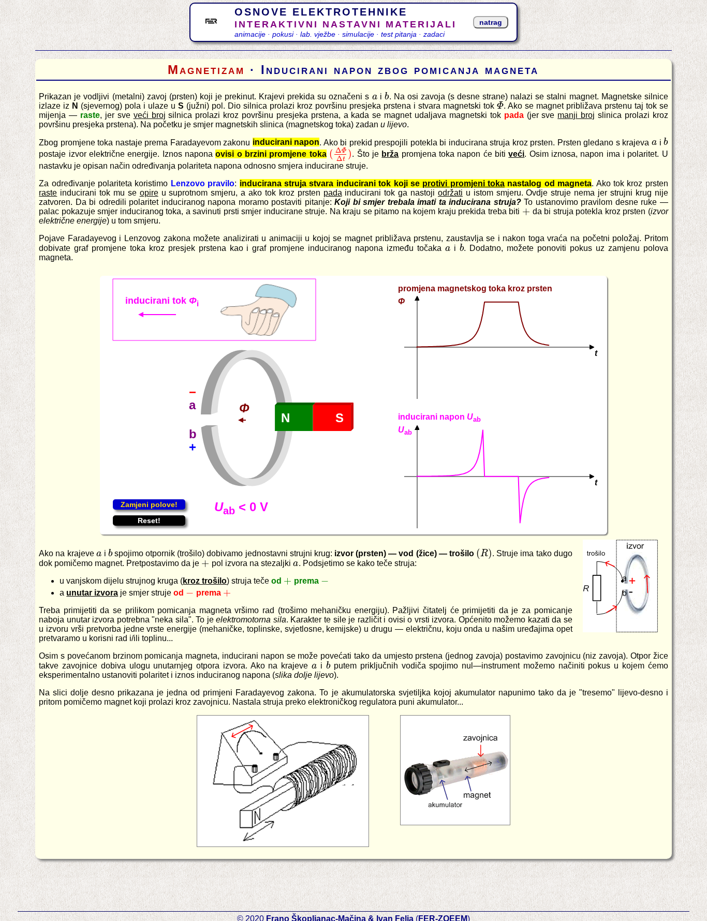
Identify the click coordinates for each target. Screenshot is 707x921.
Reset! (149, 520)
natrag (490, 22)
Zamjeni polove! (149, 504)
